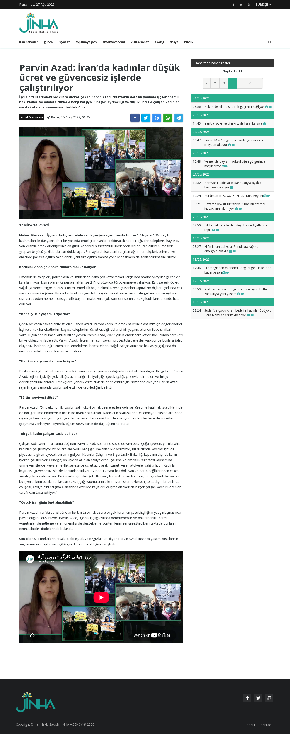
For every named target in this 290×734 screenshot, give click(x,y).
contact (266, 725)
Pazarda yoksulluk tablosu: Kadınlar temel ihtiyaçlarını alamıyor (234, 206)
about (251, 725)
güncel (48, 42)
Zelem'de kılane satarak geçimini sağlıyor (234, 106)
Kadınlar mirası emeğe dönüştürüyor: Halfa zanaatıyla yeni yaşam (235, 291)
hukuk (188, 42)
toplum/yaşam (86, 42)
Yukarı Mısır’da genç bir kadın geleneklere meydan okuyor (234, 142)
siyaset (64, 42)
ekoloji (159, 42)
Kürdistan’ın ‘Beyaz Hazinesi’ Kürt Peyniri (233, 195)
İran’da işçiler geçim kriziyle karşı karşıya (233, 123)
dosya (174, 42)
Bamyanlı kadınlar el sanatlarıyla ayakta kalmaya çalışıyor (233, 184)
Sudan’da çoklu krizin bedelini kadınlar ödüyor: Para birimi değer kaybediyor (237, 312)
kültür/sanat (139, 42)
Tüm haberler (28, 42)
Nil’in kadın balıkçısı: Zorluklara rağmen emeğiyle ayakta (232, 248)
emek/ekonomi (113, 42)
